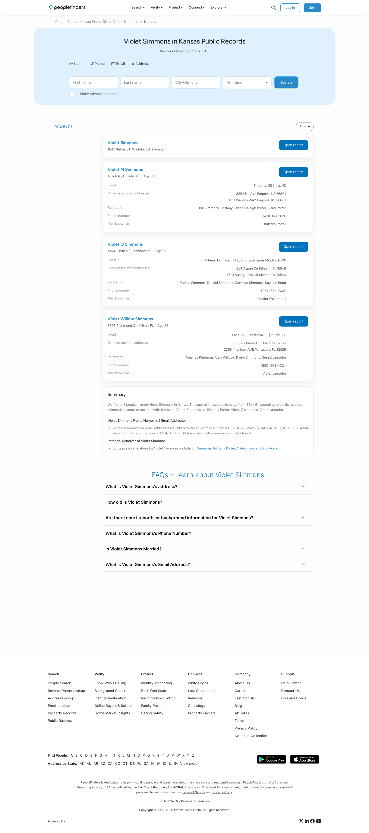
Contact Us (290, 691)
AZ (103, 763)
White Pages (198, 683)
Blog (238, 705)
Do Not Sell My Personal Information (185, 801)
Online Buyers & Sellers (113, 705)
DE (132, 763)
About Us (242, 683)
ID (164, 763)
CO (117, 763)
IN (176, 763)
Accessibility (56, 821)
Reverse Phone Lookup (66, 691)
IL (170, 763)
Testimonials (245, 698)
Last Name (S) (95, 21)
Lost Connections (202, 691)
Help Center (291, 683)
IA (158, 763)
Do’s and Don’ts (293, 698)
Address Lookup (61, 698)
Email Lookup (59, 705)
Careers (241, 691)
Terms (240, 720)
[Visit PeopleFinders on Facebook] (313, 821)
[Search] (273, 7)
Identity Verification (110, 698)
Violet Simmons (125, 21)
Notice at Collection (251, 736)
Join (312, 8)
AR (96, 763)
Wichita (63, 126)
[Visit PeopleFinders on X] (302, 821)
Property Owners (201, 713)
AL (89, 763)
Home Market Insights (112, 713)
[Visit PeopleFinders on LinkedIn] (307, 821)
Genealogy (196, 705)
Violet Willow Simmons (130, 318)
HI (153, 763)
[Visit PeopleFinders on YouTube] (318, 821)
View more (189, 763)
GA (146, 763)
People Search (67, 21)
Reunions (195, 698)
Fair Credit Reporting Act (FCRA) (160, 787)
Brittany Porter (224, 448)
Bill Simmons (201, 448)
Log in (290, 8)
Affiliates (242, 713)
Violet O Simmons (125, 244)
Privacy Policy (246, 728)
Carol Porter (269, 448)
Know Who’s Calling (110, 683)
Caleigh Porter (248, 448)
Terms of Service (193, 792)
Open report (293, 145)
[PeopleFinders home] (67, 7)
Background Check (110, 691)
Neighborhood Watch (158, 698)
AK (82, 763)
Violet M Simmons (125, 169)
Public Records (60, 720)
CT (125, 763)
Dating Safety (152, 713)
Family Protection (155, 705)
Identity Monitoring (156, 683)
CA (110, 763)
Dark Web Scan (153, 691)
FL (139, 763)
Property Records (62, 713)
